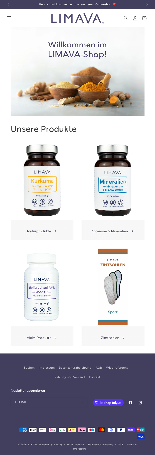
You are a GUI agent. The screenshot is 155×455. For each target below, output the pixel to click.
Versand (132, 444)
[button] (9, 18)
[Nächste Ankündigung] (146, 4)
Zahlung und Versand (70, 377)
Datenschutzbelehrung (75, 367)
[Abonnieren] (82, 402)
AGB (99, 367)
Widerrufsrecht (117, 367)
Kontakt (94, 377)
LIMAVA (33, 444)
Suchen (29, 367)
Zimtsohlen (110, 338)
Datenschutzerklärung (101, 444)
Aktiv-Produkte (39, 338)
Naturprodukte (39, 231)
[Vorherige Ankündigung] (8, 4)
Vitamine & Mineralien (110, 231)
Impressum (47, 367)
